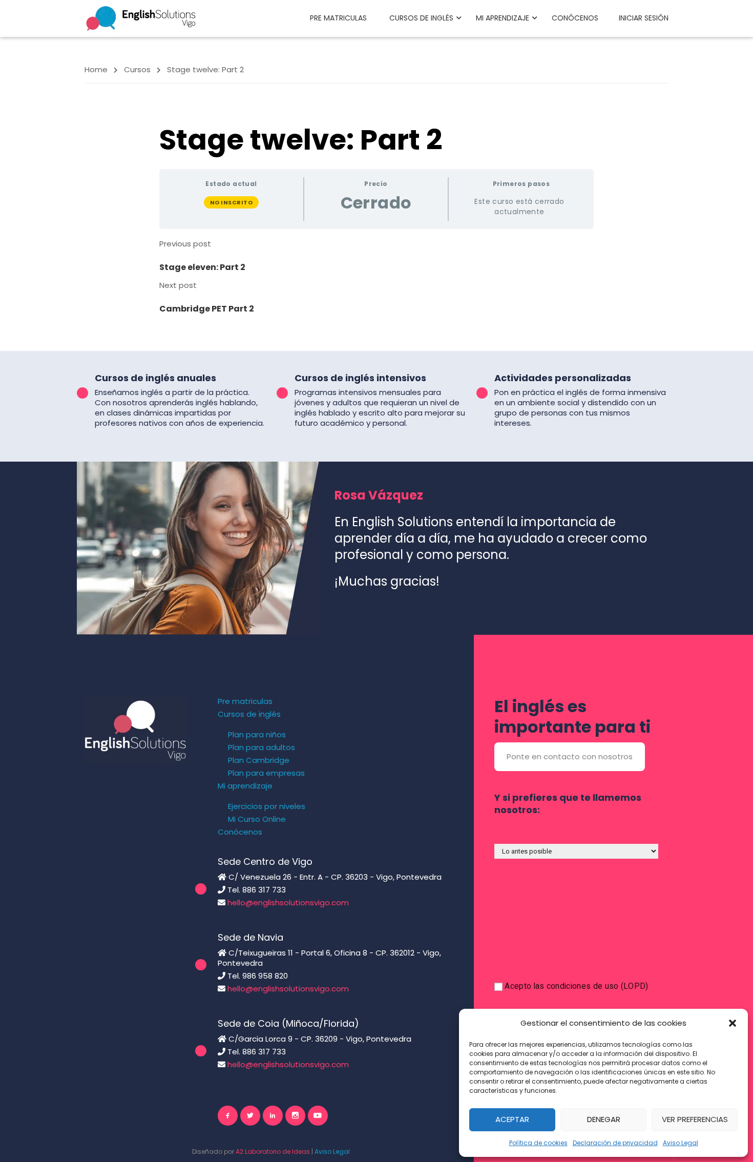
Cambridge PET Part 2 (206, 309)
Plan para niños (257, 735)
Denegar (603, 1119)
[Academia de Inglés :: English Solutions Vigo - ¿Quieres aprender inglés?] (141, 18)
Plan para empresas (266, 773)
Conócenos (575, 18)
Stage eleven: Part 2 (202, 267)
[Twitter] (250, 1116)
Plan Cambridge (258, 760)
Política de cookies (538, 1142)
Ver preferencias (695, 1119)
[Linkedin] (273, 1116)
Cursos (137, 69)
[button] (732, 1023)
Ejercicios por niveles (266, 806)
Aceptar (512, 1119)
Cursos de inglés (421, 18)
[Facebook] (228, 1116)
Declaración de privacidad (615, 1142)
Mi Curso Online (257, 819)
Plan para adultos (261, 747)
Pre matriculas (338, 18)
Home (96, 69)
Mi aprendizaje (502, 18)
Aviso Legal (680, 1142)
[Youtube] (318, 1116)
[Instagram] (295, 1116)
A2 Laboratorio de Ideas (273, 1151)
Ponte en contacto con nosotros (570, 756)
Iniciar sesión (643, 18)
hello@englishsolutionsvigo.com (288, 902)
